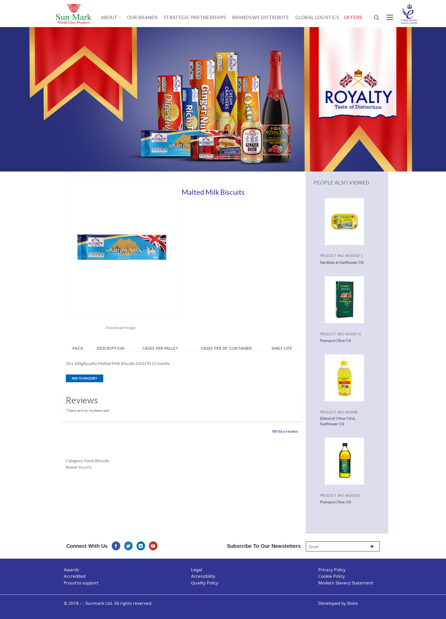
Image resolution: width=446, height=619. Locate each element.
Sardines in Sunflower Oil (342, 262)
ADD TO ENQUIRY (84, 378)
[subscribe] (371, 547)
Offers (353, 17)
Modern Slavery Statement (345, 583)
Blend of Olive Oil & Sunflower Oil (337, 421)
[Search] (375, 17)
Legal (196, 570)
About (109, 17)
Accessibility (203, 576)
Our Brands (142, 17)
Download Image (120, 327)
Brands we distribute (260, 17)
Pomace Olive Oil (335, 340)
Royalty (85, 467)
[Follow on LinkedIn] (141, 545)
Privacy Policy (332, 570)
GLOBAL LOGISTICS (317, 17)
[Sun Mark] (74, 14)
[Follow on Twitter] (128, 545)
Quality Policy (204, 583)
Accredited (74, 576)
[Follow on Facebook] (116, 545)
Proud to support (81, 583)
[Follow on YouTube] (153, 545)
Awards (71, 570)
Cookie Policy (331, 576)
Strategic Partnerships (195, 17)
